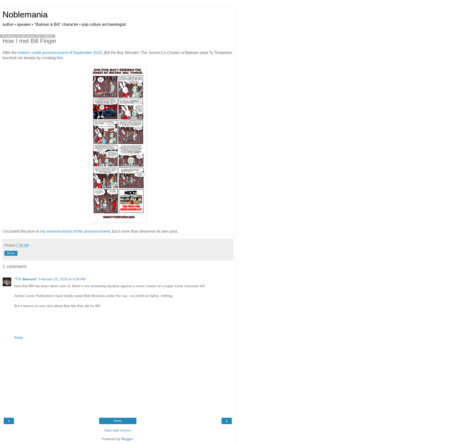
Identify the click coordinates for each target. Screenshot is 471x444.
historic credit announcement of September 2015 (60, 53)
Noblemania (25, 14)
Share (11, 253)
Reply (18, 337)
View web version (117, 430)
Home (118, 421)
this (60, 58)
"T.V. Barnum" (25, 279)
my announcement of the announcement (75, 231)
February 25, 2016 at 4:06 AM (62, 279)
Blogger (127, 439)
